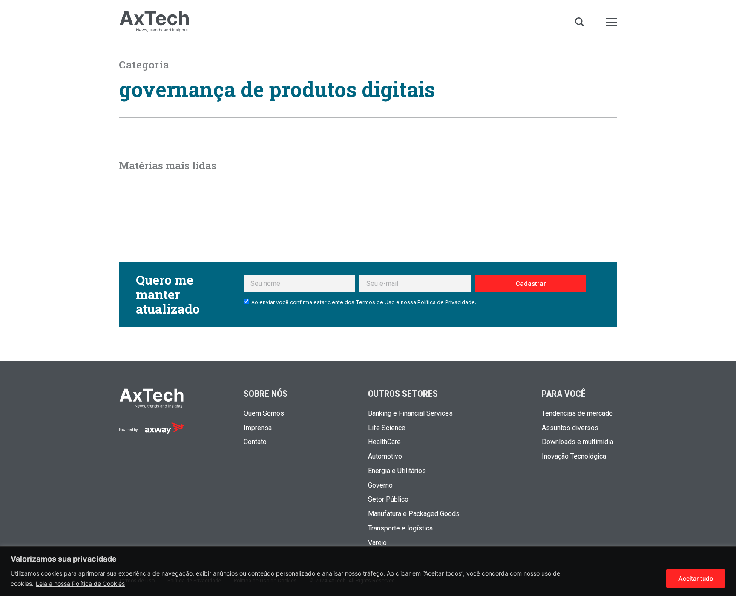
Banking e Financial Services (410, 413)
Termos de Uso (375, 302)
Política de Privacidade (446, 302)
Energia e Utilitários (397, 471)
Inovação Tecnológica (574, 456)
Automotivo (385, 456)
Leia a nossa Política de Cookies (80, 583)
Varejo (377, 543)
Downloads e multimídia (577, 442)
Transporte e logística (400, 528)
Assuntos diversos (570, 428)
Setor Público (388, 499)
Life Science (386, 428)
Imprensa (258, 428)
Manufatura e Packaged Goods (414, 514)
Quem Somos (264, 413)
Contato (255, 442)
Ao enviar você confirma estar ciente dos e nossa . (363, 302)
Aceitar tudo (695, 578)
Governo (380, 485)
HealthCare (384, 442)
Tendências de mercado (577, 413)
